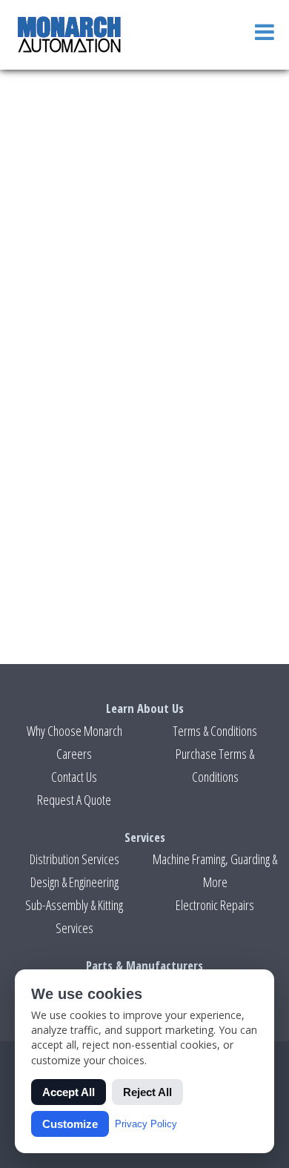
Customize (70, 1124)
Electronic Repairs (215, 905)
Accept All (68, 1092)
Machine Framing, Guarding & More (215, 870)
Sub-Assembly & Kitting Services (74, 916)
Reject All (147, 1092)
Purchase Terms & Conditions (215, 765)
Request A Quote (74, 800)
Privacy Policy (146, 1124)
